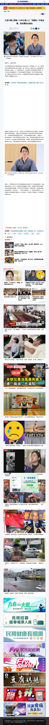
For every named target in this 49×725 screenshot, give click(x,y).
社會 (42, 4)
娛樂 (46, 4)
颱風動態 (20, 4)
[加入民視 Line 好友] (24, 483)
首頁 (2, 4)
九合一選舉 (28, 4)
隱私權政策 (25, 722)
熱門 (34, 4)
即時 (6, 4)
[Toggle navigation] (4, 1)
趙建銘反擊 (12, 4)
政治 (38, 4)
